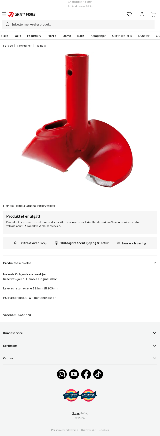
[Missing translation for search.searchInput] (6, 24)
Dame (67, 35)
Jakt (18, 35)
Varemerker (24, 45)
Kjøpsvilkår (88, 430)
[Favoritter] (129, 14)
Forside (8, 45)
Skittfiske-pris (122, 35)
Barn (80, 35)
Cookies (104, 430)
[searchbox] (82, 24)
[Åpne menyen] (4, 14)
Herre (51, 35)
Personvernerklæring (64, 430)
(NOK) (80, 413)
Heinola (41, 45)
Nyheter (143, 35)
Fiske (5, 35)
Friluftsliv (34, 35)
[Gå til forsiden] (22, 14)
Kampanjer (98, 35)
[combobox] (78, 24)
